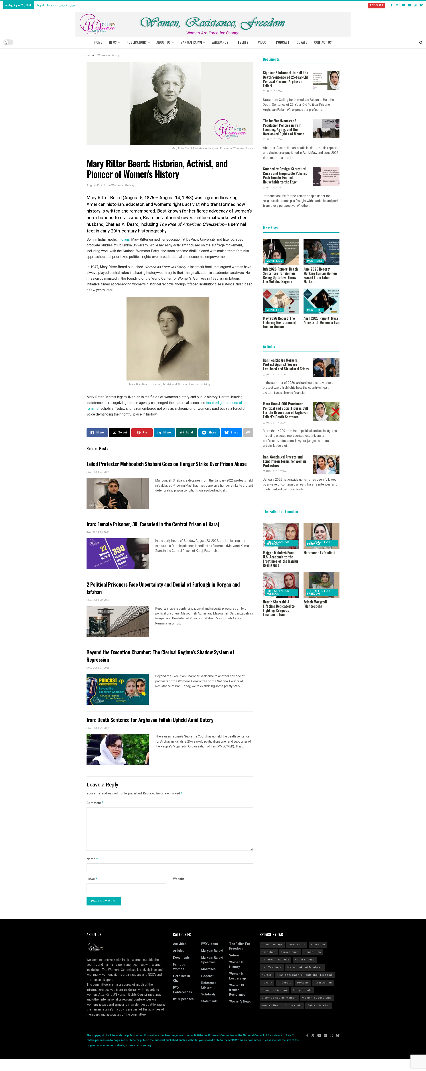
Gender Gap (312, 952)
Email (92, 879)
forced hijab (290, 952)
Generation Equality (275, 960)
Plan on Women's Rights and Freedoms (305, 975)
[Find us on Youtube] (403, 5)
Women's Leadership (317, 998)
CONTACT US (323, 42)
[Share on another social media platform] (248, 432)
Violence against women (279, 998)
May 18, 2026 (273, 187)
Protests (303, 983)
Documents (181, 957)
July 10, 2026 (273, 91)
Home (98, 42)
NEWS (113, 42)
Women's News (240, 1001)
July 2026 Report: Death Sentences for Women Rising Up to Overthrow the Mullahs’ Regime (280, 275)
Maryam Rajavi (212, 950)
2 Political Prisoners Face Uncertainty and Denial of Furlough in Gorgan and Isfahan (163, 588)
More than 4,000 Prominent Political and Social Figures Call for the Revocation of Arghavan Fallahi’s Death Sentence (285, 410)
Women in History (108, 55)
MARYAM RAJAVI (191, 42)
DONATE (301, 42)
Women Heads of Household (282, 1005)
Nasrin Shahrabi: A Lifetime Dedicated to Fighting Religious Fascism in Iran (279, 608)
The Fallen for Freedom (277, 543)
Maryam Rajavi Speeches (212, 960)
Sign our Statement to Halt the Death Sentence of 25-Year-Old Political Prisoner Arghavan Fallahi (285, 79)
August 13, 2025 (97, 185)
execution (269, 952)
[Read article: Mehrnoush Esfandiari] (322, 536)
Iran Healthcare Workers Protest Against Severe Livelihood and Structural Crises (286, 364)
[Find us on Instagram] (415, 5)
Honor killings (304, 960)
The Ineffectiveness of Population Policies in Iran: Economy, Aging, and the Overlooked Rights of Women (283, 127)
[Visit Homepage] (213, 23)
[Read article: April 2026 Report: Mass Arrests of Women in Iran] (322, 301)
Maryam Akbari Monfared (305, 967)
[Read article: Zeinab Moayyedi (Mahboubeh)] (322, 585)
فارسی (63, 5)
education (318, 944)
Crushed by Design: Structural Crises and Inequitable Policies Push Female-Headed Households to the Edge (285, 175)
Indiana (124, 239)
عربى (73, 5)
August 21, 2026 (99, 668)
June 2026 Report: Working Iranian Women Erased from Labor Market (320, 275)
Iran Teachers (272, 967)
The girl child (302, 990)
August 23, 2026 (99, 532)
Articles (178, 950)
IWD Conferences (182, 990)
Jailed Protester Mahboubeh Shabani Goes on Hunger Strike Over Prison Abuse (167, 464)
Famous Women (179, 967)
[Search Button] (421, 42)
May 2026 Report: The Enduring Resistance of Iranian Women (280, 322)
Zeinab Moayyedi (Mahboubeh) (315, 604)
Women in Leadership (237, 976)
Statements (209, 1001)
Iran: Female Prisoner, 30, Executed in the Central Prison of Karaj (153, 524)
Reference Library (208, 985)
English (41, 5)
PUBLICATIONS (136, 42)
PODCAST (282, 42)
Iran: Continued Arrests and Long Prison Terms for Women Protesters (284, 461)
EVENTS (243, 42)
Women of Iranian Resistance (237, 990)
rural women (323, 983)
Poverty (267, 983)
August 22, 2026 (99, 600)
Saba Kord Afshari (274, 990)
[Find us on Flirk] (409, 5)
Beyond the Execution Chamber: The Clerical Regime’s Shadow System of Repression (160, 655)
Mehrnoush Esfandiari (319, 552)
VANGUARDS (220, 42)
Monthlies (274, 261)
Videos (234, 955)
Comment (95, 803)
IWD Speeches (183, 999)
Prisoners (284, 983)
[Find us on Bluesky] (421, 5)
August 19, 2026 (275, 375)
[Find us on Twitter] (397, 5)
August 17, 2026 (275, 423)
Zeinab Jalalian (319, 1005)
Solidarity (208, 994)
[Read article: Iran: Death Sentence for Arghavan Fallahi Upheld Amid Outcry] (118, 749)
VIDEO (262, 42)
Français (51, 5)
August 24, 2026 (99, 472)
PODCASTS (376, 5)
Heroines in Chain (181, 978)
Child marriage (272, 944)
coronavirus (296, 944)
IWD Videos (209, 944)
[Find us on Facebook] (391, 5)
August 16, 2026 (275, 471)
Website (179, 879)
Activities (179, 944)
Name (92, 859)
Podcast (207, 976)
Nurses (267, 975)
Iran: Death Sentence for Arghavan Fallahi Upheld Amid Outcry (150, 720)
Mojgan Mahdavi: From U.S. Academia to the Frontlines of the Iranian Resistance (280, 559)
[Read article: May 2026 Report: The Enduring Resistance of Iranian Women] (281, 301)
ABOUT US (163, 42)
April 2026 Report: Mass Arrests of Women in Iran (321, 320)
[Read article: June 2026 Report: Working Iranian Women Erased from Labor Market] (322, 252)
